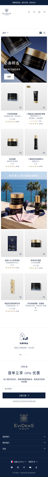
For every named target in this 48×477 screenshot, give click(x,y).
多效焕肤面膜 (12, 114)
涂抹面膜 (12, 159)
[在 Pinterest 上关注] (24, 467)
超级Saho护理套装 (12, 260)
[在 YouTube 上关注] (30, 467)
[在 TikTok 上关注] (36, 467)
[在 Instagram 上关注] (18, 467)
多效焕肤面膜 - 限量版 (35, 303)
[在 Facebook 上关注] (12, 467)
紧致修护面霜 (36, 260)
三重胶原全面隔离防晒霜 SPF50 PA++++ (35, 115)
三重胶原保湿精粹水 (35, 159)
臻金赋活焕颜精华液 (12, 303)
